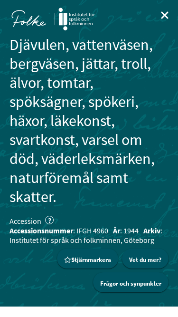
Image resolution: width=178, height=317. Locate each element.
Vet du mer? (145, 260)
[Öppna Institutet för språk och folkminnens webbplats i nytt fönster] (76, 19)
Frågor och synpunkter (130, 283)
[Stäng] (164, 15)
